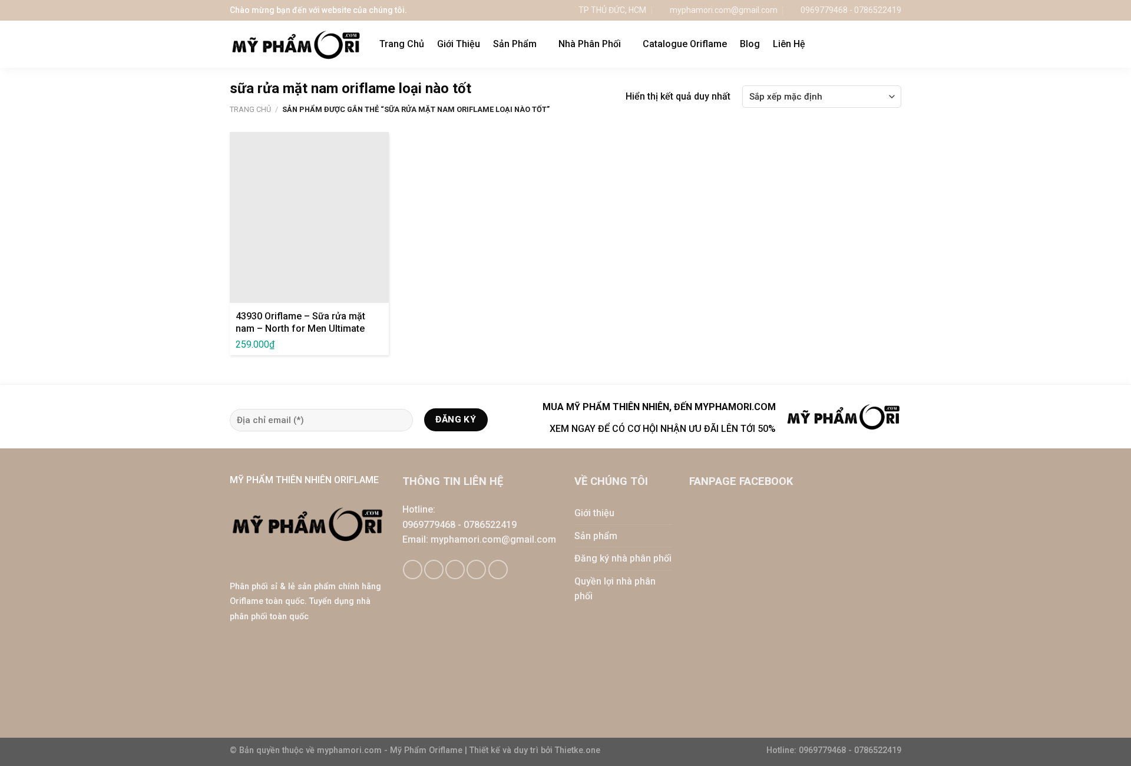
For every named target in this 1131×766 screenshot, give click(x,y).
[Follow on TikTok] (434, 569)
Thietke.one (577, 750)
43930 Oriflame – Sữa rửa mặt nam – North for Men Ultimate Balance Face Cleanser (300, 328)
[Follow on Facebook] (412, 569)
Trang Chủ (401, 43)
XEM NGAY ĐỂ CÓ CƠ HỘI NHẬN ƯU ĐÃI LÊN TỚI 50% (663, 428)
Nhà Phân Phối (589, 43)
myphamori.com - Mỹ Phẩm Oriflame (391, 750)
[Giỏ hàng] (871, 44)
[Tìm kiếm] (895, 44)
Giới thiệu (594, 513)
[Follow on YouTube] (498, 569)
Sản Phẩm (515, 43)
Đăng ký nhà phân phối (623, 558)
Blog (750, 43)
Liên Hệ (789, 43)
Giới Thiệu (458, 43)
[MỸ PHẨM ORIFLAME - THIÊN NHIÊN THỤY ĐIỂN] (296, 44)
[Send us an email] (455, 569)
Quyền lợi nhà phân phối (615, 589)
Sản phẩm (595, 536)
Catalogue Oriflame (685, 43)
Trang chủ (250, 109)
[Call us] (476, 569)
